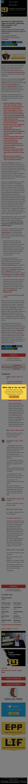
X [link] (25, 386)
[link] (14, 386)
